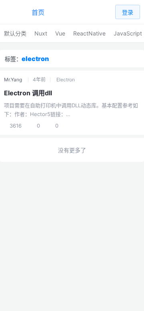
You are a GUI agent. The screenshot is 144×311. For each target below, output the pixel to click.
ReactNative (89, 33)
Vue (60, 33)
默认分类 (15, 33)
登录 (127, 12)
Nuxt (40, 33)
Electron (65, 80)
